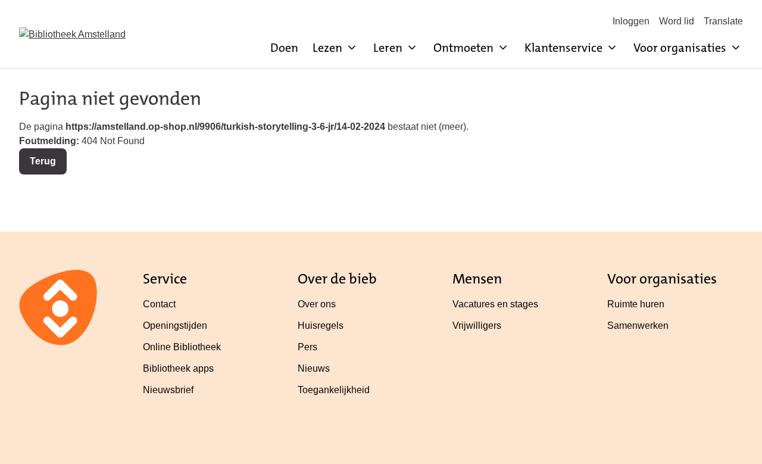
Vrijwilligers (476, 325)
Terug (43, 161)
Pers (307, 347)
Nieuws (314, 368)
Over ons (317, 304)
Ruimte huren (635, 304)
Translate (723, 21)
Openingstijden (175, 325)
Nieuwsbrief (168, 390)
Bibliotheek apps (178, 368)
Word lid (676, 21)
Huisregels (320, 325)
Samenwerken (638, 325)
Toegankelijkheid (334, 390)
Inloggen (631, 21)
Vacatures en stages (495, 304)
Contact (159, 304)
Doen (284, 48)
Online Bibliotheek (182, 347)
